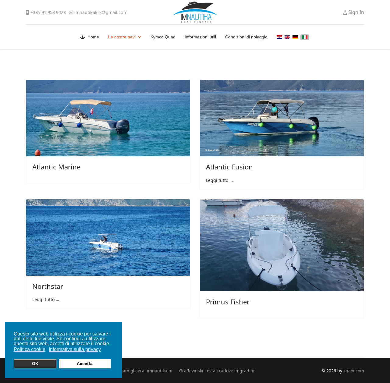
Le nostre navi (122, 36)
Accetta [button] (85, 363)
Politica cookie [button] (29, 349)
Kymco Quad (163, 36)
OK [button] (35, 363)
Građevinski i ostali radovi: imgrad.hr (217, 371)
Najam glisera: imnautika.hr (144, 371)
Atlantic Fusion (229, 166)
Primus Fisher (228, 301)
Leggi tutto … (219, 180)
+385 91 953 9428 (48, 12)
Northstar (47, 286)
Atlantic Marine (56, 166)
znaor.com (353, 371)
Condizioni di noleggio (246, 36)
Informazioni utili (200, 36)
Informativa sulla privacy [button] (75, 349)
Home (93, 36)
